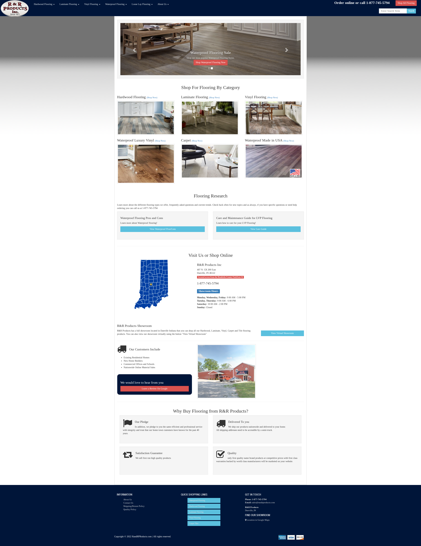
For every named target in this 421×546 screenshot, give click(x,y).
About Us (127, 499)
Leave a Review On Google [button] (154, 388)
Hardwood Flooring (197, 506)
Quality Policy (129, 509)
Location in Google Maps (258, 520)
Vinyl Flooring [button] (91, 4)
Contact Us (128, 503)
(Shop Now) (152, 97)
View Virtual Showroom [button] (282, 333)
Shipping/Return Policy (134, 506)
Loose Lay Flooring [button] (141, 4)
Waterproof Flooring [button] (115, 4)
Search (411, 11)
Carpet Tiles (193, 523)
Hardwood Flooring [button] (43, 4)
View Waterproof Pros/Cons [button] (163, 229)
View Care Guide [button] (258, 229)
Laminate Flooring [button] (69, 4)
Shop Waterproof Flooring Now (210, 62)
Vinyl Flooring (195, 518)
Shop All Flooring (406, 3)
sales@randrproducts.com (263, 502)
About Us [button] (162, 4)
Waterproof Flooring (197, 500)
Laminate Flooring (196, 512)
